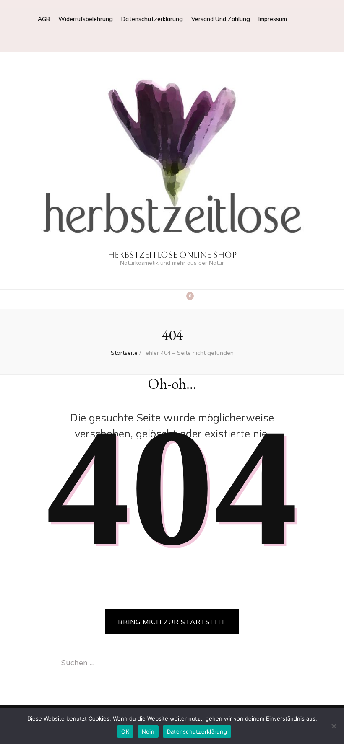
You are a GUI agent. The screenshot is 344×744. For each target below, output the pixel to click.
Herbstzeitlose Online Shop (172, 255)
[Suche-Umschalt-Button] (173, 299)
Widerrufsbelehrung (85, 19)
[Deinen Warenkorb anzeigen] (186, 299)
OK (125, 731)
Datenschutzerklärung (152, 19)
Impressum (272, 19)
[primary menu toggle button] (149, 298)
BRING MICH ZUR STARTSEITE (172, 621)
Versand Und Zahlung (220, 19)
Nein (148, 731)
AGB (44, 19)
